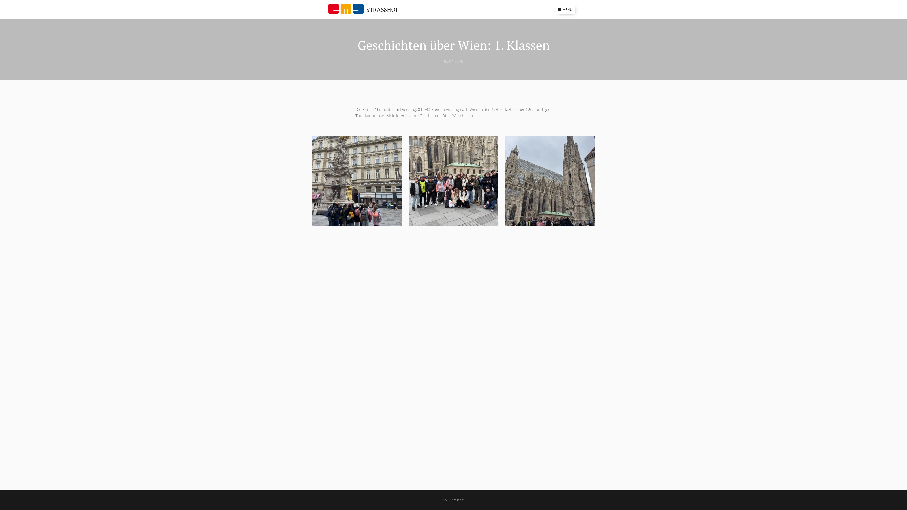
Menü (567, 9)
